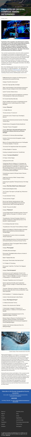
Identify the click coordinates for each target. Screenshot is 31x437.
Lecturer (3, 424)
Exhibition (3, 426)
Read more (8, 435)
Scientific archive (20, 411)
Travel (2, 420)
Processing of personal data (22, 422)
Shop (17, 413)
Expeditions (3, 422)
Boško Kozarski (16, 69)
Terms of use (19, 424)
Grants (2, 415)
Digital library (19, 417)
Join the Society (19, 420)
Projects (3, 417)
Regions (3, 413)
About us (3, 411)
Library (17, 415)
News (5, 5)
